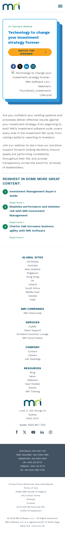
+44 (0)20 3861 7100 (34, 470)
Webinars (32, 380)
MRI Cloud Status (32, 338)
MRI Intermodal (33, 313)
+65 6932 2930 (39, 458)
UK (32, 280)
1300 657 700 (36, 424)
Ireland (33, 284)
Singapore (32, 273)
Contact (32, 351)
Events (32, 387)
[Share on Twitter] (20, 66)
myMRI (32, 326)
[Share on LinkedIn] (26, 66)
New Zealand (32, 269)
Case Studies (32, 383)
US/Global (32, 261)
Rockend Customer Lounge (32, 334)
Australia (33, 265)
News (32, 376)
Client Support (32, 330)
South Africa (32, 288)
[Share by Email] (33, 66)
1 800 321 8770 (34, 462)
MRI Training (32, 391)
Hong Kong (32, 276)
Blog (32, 372)
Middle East (33, 292)
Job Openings (33, 359)
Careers (32, 355)
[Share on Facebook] (13, 66)
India (32, 299)
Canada (32, 295)
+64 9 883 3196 (41, 455)
